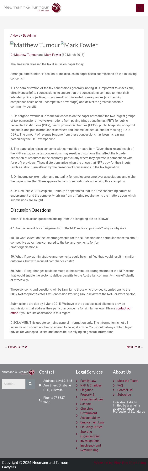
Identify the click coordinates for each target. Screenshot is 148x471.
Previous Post (15, 347)
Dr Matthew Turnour (24, 55)
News (16, 35)
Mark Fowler (52, 55)
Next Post (135, 347)
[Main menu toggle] (140, 8)
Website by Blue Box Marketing (120, 462)
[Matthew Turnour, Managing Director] (35, 44)
